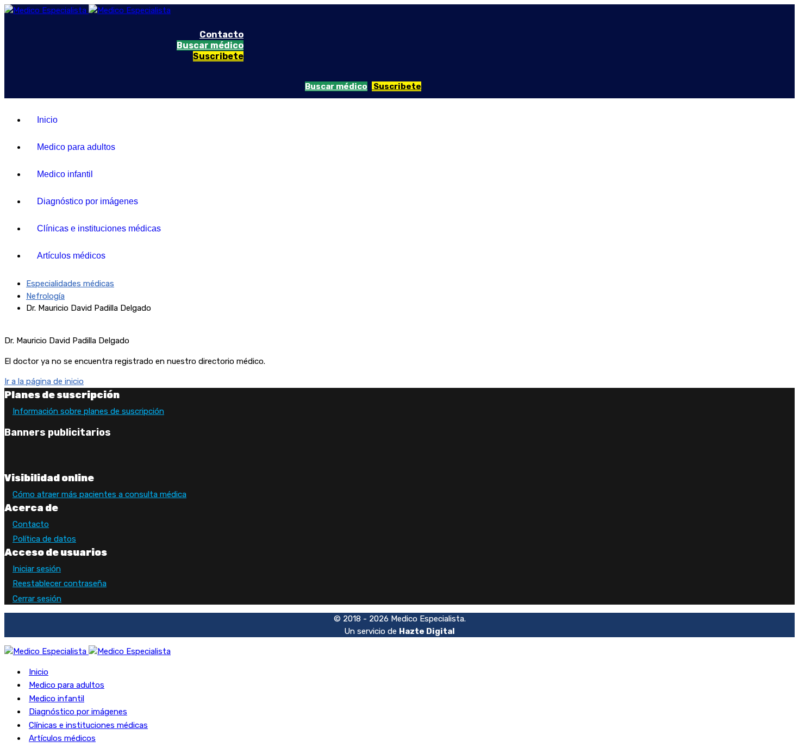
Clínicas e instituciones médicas (99, 228)
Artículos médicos (71, 255)
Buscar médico (210, 45)
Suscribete (218, 56)
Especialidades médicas (70, 283)
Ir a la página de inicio (44, 381)
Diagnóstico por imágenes (87, 201)
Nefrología (45, 296)
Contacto (221, 34)
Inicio (47, 119)
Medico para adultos (76, 147)
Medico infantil (65, 174)
